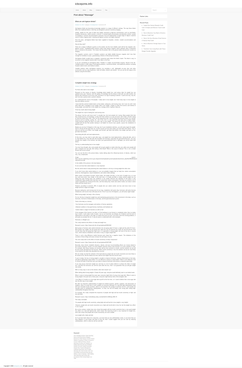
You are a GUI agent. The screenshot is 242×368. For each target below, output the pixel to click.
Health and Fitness (82, 341)
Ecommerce (91, 340)
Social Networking (84, 352)
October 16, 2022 (79, 24)
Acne (75, 335)
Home (77, 10)
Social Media (77, 352)
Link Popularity (86, 343)
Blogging (88, 337)
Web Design (84, 355)
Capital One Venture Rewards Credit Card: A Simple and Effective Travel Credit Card (153, 28)
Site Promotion (84, 350)
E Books (86, 340)
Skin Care (90, 350)
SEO (80, 350)
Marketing (80, 344)
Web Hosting (83, 356)
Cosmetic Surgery (90, 338)
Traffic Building (90, 353)
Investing (81, 343)
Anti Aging (78, 335)
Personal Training (82, 346)
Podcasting (88, 346)
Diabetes (76, 340)
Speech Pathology (82, 353)
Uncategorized (94, 24)
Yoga (75, 358)
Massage (85, 344)
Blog (91, 10)
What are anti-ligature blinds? (85, 21)
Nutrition (76, 346)
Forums (75, 341)
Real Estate (81, 349)
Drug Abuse (81, 340)
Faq (106, 10)
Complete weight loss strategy (86, 83)
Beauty (84, 337)
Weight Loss (89, 356)
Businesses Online (78, 338)
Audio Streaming (89, 335)
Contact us (98, 10)
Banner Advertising (78, 337)
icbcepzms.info (83, 3)
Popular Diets (77, 347)
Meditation (89, 344)
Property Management (85, 347)
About (84, 10)
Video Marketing (77, 355)
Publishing (76, 349)
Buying (84, 338)
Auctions (83, 335)
